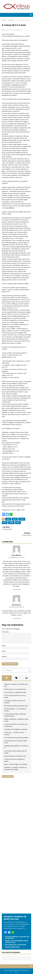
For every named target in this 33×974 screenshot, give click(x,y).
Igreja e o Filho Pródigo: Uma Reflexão (15, 764)
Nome (4, 646)
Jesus (18, 522)
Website (4, 656)
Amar (8, 519)
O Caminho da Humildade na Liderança (15, 729)
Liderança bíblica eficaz (12, 947)
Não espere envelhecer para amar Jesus (16, 706)
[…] (25, 928)
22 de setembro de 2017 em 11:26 (16, 557)
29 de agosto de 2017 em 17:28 (16, 607)
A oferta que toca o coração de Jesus (15, 689)
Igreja (11, 522)
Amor (14, 519)
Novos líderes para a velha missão (15, 944)
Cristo (22, 519)
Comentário (5, 632)
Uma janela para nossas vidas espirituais (16, 737)
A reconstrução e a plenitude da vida (15, 692)
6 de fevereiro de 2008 (9, 30)
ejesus (20, 30)
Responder (17, 589)
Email (3, 651)
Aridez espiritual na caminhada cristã (15, 756)
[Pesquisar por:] (16, 670)
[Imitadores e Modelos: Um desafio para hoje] (16, 912)
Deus (4, 522)
